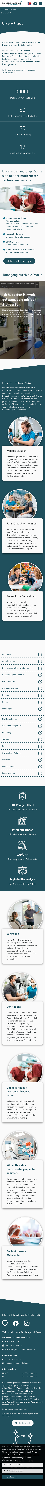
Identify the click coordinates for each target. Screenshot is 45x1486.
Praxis (12, 13)
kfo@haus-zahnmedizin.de (17, 1363)
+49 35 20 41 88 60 (12, 1341)
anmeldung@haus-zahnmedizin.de (20, 1349)
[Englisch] (29, 3)
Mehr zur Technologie (19, 260)
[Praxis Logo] (12, 3)
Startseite (4, 13)
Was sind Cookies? (9, 1460)
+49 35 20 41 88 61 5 (13, 1345)
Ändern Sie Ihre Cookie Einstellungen (14, 1409)
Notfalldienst (22, 1423)
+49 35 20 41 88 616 (13, 1359)
